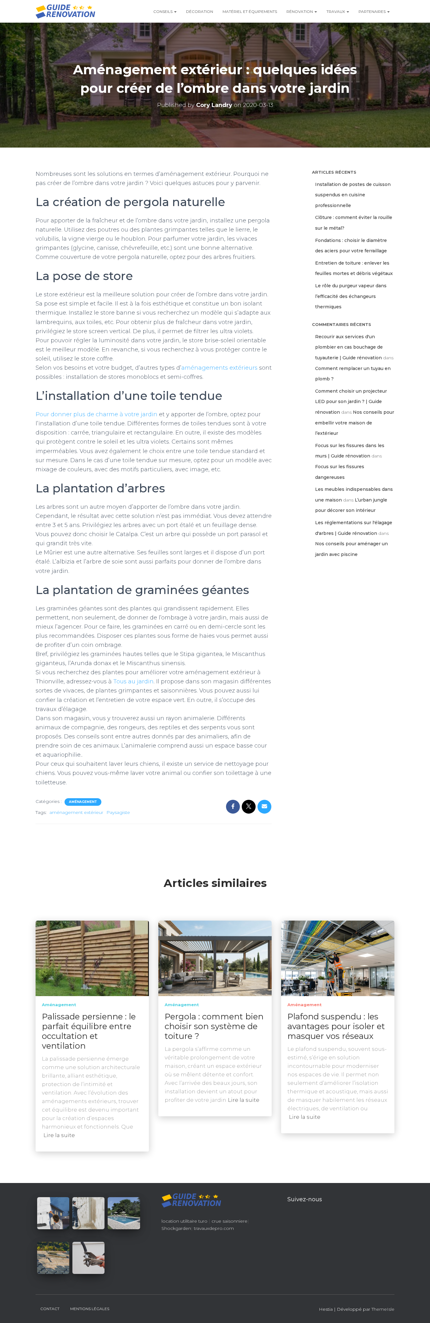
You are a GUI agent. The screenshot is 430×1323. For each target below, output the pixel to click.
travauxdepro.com (214, 1228)
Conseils (163, 11)
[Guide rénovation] (65, 11)
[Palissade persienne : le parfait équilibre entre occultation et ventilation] (92, 958)
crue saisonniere (229, 1221)
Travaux (336, 11)
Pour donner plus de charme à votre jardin (96, 414)
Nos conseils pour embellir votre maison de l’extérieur (354, 422)
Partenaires (373, 11)
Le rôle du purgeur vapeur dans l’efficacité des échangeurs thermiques (351, 296)
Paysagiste (118, 812)
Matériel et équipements (250, 11)
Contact (49, 1308)
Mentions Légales (89, 1308)
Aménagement (83, 802)
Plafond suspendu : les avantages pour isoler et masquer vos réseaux (336, 1026)
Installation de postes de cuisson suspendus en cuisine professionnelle (353, 195)
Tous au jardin (133, 681)
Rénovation (300, 11)
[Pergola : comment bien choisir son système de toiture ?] (215, 958)
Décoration (199, 11)
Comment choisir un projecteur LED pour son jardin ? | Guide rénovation (351, 401)
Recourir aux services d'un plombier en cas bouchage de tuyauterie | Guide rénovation (349, 347)
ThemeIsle (382, 1309)
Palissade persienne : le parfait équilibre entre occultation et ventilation (89, 1031)
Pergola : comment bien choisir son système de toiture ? (214, 1026)
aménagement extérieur (76, 812)
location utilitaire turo (184, 1221)
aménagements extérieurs (219, 367)
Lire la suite (59, 1135)
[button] (175, 11)
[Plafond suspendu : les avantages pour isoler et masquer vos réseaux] (337, 958)
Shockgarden (176, 1228)
